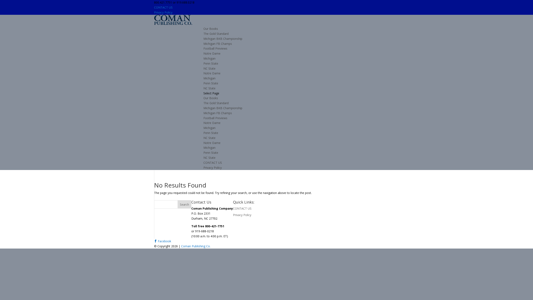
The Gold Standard (216, 34)
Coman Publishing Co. (195, 246)
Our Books (210, 29)
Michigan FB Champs (217, 44)
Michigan (209, 58)
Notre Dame (211, 53)
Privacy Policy (163, 12)
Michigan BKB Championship (222, 39)
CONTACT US (163, 7)
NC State (209, 68)
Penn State (210, 63)
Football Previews (215, 48)
